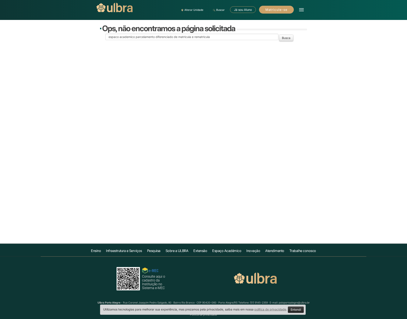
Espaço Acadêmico (226, 251)
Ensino (96, 251)
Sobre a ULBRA (177, 251)
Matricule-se (276, 10)
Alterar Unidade (193, 9)
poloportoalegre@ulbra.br (294, 302)
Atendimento (274, 251)
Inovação (253, 251)
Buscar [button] (220, 9)
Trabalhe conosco (302, 251)
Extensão (200, 251)
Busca (286, 38)
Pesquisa (153, 251)
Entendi (296, 309)
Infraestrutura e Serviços (124, 251)
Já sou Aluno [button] (243, 9)
